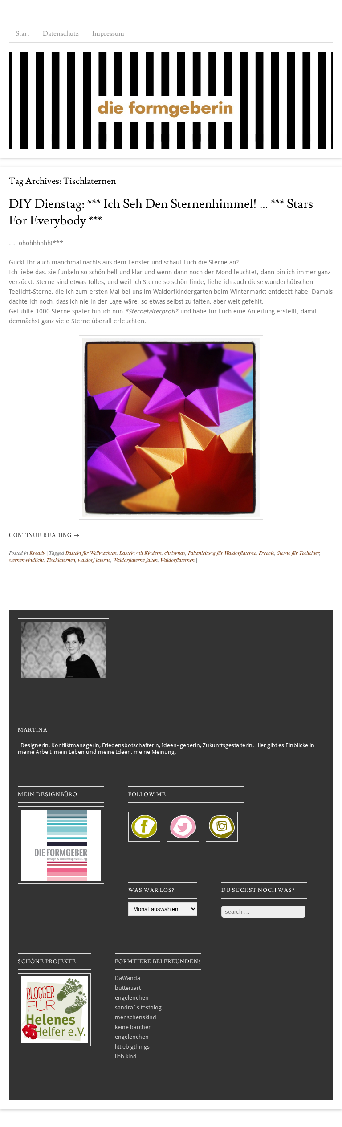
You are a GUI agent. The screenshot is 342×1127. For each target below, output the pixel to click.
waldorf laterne (94, 559)
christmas (174, 552)
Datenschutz (61, 33)
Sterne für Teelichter (298, 552)
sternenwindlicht (26, 559)
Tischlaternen (60, 559)
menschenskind (135, 1017)
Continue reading (44, 535)
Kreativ (37, 552)
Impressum (108, 33)
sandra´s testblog (138, 1007)
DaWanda (127, 978)
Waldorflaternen (177, 559)
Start (22, 33)
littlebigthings (132, 1046)
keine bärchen (133, 1027)
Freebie (266, 552)
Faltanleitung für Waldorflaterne (222, 552)
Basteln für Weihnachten (91, 552)
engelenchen (132, 997)
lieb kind (126, 1056)
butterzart (128, 988)
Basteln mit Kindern (140, 552)
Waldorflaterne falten (135, 559)
